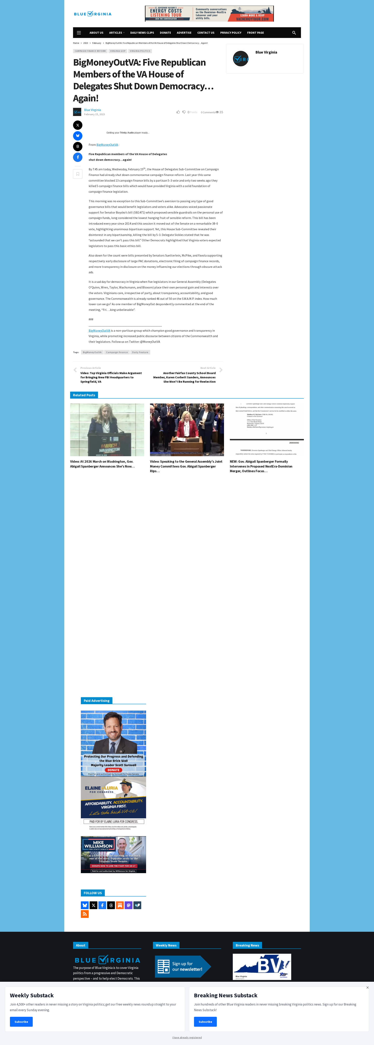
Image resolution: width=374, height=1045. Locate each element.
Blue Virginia (266, 52)
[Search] (294, 33)
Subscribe (21, 1022)
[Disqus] (187, 535)
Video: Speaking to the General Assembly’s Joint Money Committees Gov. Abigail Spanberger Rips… (186, 466)
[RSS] (85, 914)
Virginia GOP (117, 51)
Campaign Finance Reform (90, 51)
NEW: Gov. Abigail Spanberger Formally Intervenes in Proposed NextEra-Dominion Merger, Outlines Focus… (261, 466)
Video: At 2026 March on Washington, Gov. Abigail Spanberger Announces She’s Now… (102, 463)
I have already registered (187, 1037)
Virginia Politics (140, 51)
